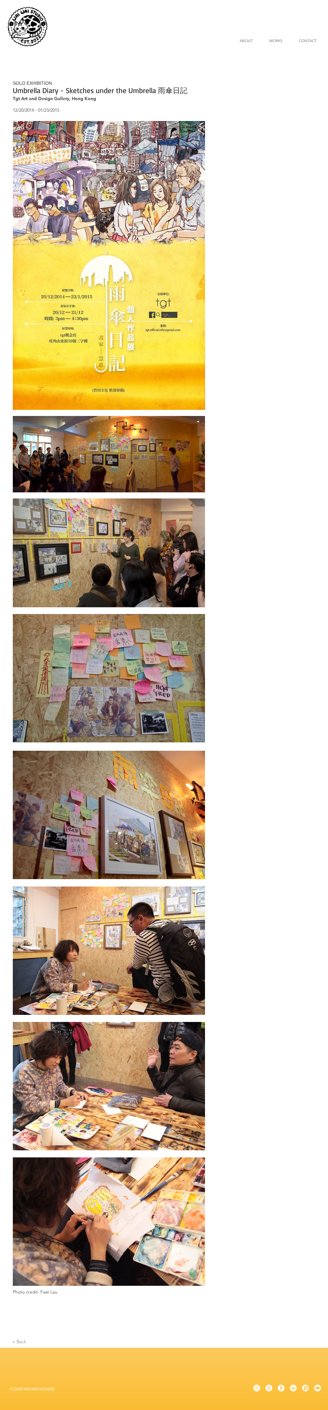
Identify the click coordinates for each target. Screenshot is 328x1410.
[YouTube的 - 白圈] (317, 1388)
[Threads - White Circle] (269, 1388)
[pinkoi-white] (305, 1388)
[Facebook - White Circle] (281, 1388)
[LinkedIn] (293, 1388)
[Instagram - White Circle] (256, 1388)
